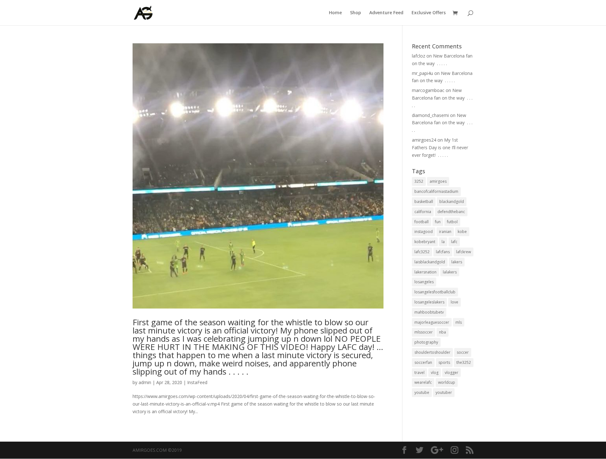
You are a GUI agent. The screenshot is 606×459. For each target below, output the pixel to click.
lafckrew (463, 251)
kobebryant (424, 241)
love (454, 302)
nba (442, 332)
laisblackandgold (429, 262)
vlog (434, 372)
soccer (463, 352)
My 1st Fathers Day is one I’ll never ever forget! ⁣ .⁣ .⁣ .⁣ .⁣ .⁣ (440, 147)
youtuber (444, 392)
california (422, 211)
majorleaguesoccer (431, 322)
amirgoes (438, 181)
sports (444, 362)
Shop (355, 12)
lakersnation (425, 272)
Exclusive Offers (429, 12)
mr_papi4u (422, 73)
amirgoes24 (424, 140)
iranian (445, 231)
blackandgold (451, 201)
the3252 (463, 362)
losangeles (424, 282)
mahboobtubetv (429, 312)
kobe (462, 231)
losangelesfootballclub (434, 292)
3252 (418, 181)
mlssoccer (423, 332)
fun (438, 221)
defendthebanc (451, 211)
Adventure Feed (386, 12)
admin (145, 382)
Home (335, 12)
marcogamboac (428, 90)
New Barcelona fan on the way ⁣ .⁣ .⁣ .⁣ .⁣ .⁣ (442, 97)
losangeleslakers (429, 302)
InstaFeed (197, 382)
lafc (454, 241)
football (421, 221)
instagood (423, 231)
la (443, 241)
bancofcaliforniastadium (436, 191)
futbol (452, 221)
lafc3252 (422, 251)
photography (426, 342)
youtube (421, 392)
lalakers (450, 272)
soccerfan (423, 362)
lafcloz (418, 56)
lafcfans (443, 251)
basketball (423, 201)
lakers (456, 262)
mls (458, 322)
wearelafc (423, 382)
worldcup (446, 382)
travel (419, 372)
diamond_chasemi (430, 115)
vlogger (451, 372)
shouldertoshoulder (432, 352)
